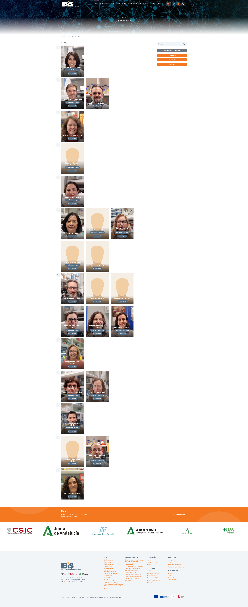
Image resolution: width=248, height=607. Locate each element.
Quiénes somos (108, 560)
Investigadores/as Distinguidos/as (109, 563)
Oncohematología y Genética (134, 566)
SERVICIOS (132, 4)
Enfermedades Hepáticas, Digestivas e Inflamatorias (133, 575)
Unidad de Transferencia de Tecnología (155, 581)
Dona (105, 588)
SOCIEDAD (143, 4)
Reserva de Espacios (152, 573)
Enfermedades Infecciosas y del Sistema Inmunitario (134, 561)
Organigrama (108, 566)
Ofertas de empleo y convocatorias (174, 578)
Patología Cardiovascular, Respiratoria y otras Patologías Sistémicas (133, 570)
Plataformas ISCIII (152, 578)
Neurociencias (129, 564)
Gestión (171, 64)
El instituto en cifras (110, 571)
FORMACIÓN (120, 4)
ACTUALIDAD (155, 4)
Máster (148, 560)
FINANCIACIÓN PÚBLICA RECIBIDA (132, 579)
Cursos (148, 564)
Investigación (172, 55)
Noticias (170, 573)
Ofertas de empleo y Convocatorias (110, 574)
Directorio (107, 577)
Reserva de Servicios (153, 575)
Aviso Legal (90, 597)
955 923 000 (68, 581)
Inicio (63, 36)
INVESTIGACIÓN (107, 4)
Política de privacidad (102, 597)
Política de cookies (116, 597)
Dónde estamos (109, 569)
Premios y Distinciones (175, 564)
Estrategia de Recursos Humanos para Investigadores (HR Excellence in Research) (113, 584)
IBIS (96, 4)
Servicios (172, 59)
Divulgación (171, 560)
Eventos (170, 575)
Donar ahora (180, 514)
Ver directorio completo (172, 50)
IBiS (68, 36)
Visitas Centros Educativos (176, 567)
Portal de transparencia (111, 580)
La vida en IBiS (172, 562)
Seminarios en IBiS (152, 562)
